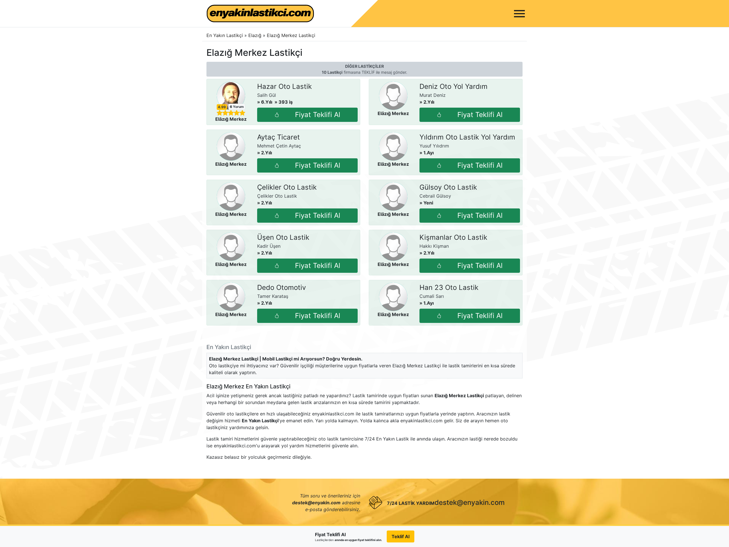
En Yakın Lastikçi (224, 35)
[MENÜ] (519, 13)
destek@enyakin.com (470, 502)
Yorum (237, 107)
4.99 (222, 107)
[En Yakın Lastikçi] (260, 13)
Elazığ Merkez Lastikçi (291, 35)
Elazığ (255, 35)
